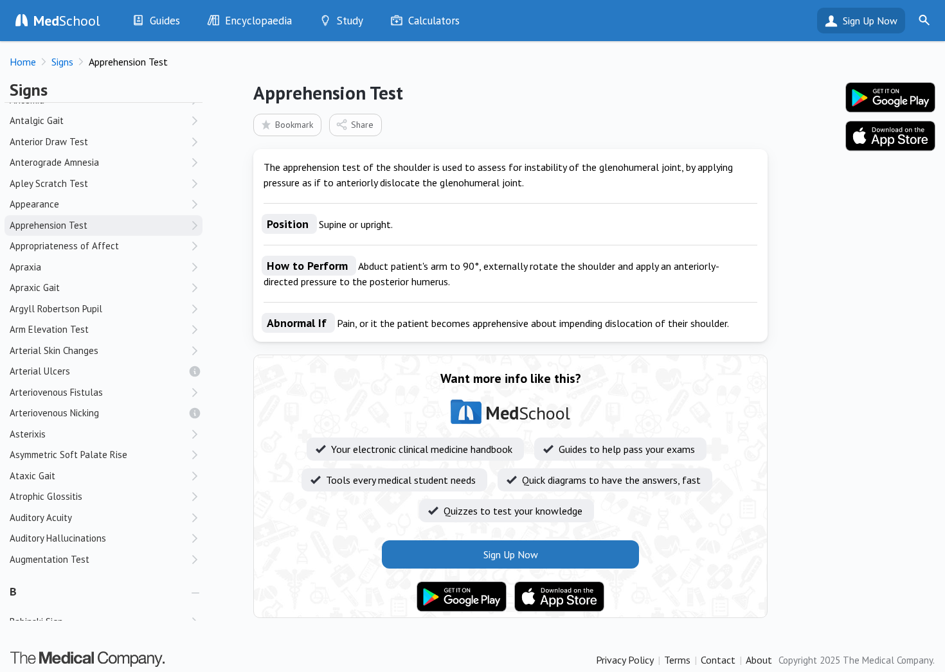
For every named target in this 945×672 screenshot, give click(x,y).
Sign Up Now (870, 20)
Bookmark (294, 124)
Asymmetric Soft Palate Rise (68, 454)
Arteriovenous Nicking (54, 413)
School (66, 21)
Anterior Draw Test (49, 142)
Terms (677, 659)
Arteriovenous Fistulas (56, 392)
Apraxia (25, 267)
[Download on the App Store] (559, 596)
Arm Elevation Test (49, 329)
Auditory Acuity (41, 517)
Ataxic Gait (32, 476)
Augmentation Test (49, 559)
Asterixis (28, 434)
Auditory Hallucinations (58, 538)
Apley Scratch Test (49, 183)
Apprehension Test (48, 225)
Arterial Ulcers (40, 371)
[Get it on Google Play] (462, 596)
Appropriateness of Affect (64, 246)
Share (362, 124)
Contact (718, 659)
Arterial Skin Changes (54, 350)
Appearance (34, 204)
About (759, 659)
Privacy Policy (625, 659)
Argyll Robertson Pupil (56, 309)
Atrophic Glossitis (46, 496)
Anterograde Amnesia (54, 162)
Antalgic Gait (37, 120)
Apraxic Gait (35, 287)
